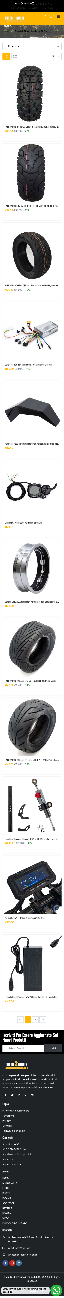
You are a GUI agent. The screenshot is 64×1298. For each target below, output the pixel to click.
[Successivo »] (42, 1019)
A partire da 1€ (10, 1144)
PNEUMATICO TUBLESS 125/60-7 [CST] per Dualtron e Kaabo (30, 680)
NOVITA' (6, 1213)
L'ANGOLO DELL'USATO (14, 1223)
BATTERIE (7, 1208)
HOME (5, 1178)
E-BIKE (5, 1188)
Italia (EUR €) (22, 3)
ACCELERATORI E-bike (14, 1149)
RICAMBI (6, 1198)
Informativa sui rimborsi (16, 1110)
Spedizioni (8, 1115)
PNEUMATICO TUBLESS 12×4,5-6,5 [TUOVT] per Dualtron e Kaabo (32, 759)
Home (5, 31)
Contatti (7, 1125)
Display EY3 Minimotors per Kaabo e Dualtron (23, 522)
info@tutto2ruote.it (19, 1248)
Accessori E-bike (11, 1164)
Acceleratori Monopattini (16, 1154)
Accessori (7, 1159)
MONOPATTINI (10, 1183)
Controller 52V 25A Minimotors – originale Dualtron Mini (28, 364)
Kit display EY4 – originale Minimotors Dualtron (24, 917)
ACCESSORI (8, 1203)
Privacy (6, 1120)
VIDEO (5, 1218)
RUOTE (6, 1193)
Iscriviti (53, 1048)
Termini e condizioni (13, 1130)
